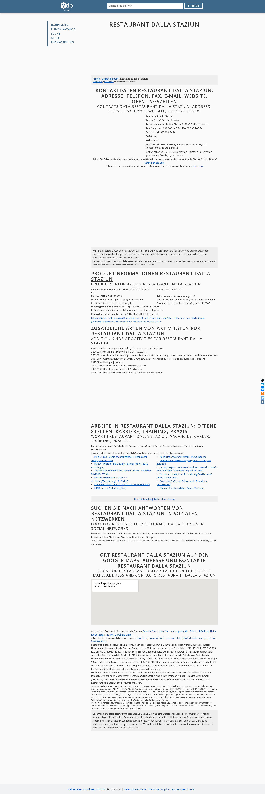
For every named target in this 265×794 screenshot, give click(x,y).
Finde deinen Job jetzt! (154, 499)
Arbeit (56, 38)
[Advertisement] (66, 95)
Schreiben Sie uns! (154, 162)
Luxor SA (163, 631)
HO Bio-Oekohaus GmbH (119, 634)
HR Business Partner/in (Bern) (110, 487)
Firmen (96, 78)
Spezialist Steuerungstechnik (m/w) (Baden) (183, 456)
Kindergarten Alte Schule (183, 631)
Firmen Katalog (63, 29)
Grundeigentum (110, 78)
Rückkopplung (62, 42)
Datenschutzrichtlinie (135, 789)
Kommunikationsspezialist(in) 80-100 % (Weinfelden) (122, 484)
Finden (193, 5)
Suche (55, 33)
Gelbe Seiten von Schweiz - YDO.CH (87, 789)
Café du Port (149, 631)
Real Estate (109, 81)
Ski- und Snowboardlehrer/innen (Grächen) (182, 487)
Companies (98, 81)
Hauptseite (59, 25)
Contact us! (198, 166)
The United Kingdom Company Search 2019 (171, 789)
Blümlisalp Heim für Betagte (195, 638)
